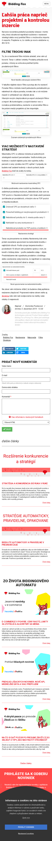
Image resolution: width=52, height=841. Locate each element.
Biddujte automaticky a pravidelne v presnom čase (23, 543)
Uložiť (8, 429)
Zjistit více (26, 818)
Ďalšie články (26, 763)
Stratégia (7, 340)
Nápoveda (31, 337)
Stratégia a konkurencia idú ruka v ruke (25, 483)
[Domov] (14, 4)
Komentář (6, 397)
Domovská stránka (10, 387)
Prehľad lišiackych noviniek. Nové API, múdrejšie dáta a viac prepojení (23, 682)
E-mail (4, 375)
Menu (46, 4)
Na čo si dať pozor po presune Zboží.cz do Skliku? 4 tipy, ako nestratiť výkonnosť (26, 738)
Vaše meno (6, 366)
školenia (5, 296)
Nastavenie (20, 337)
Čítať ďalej (46, 503)
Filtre (40, 337)
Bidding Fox (7, 171)
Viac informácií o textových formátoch (27, 417)
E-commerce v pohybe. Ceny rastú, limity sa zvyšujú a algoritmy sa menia (25, 622)
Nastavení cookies (26, 833)
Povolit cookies (26, 827)
